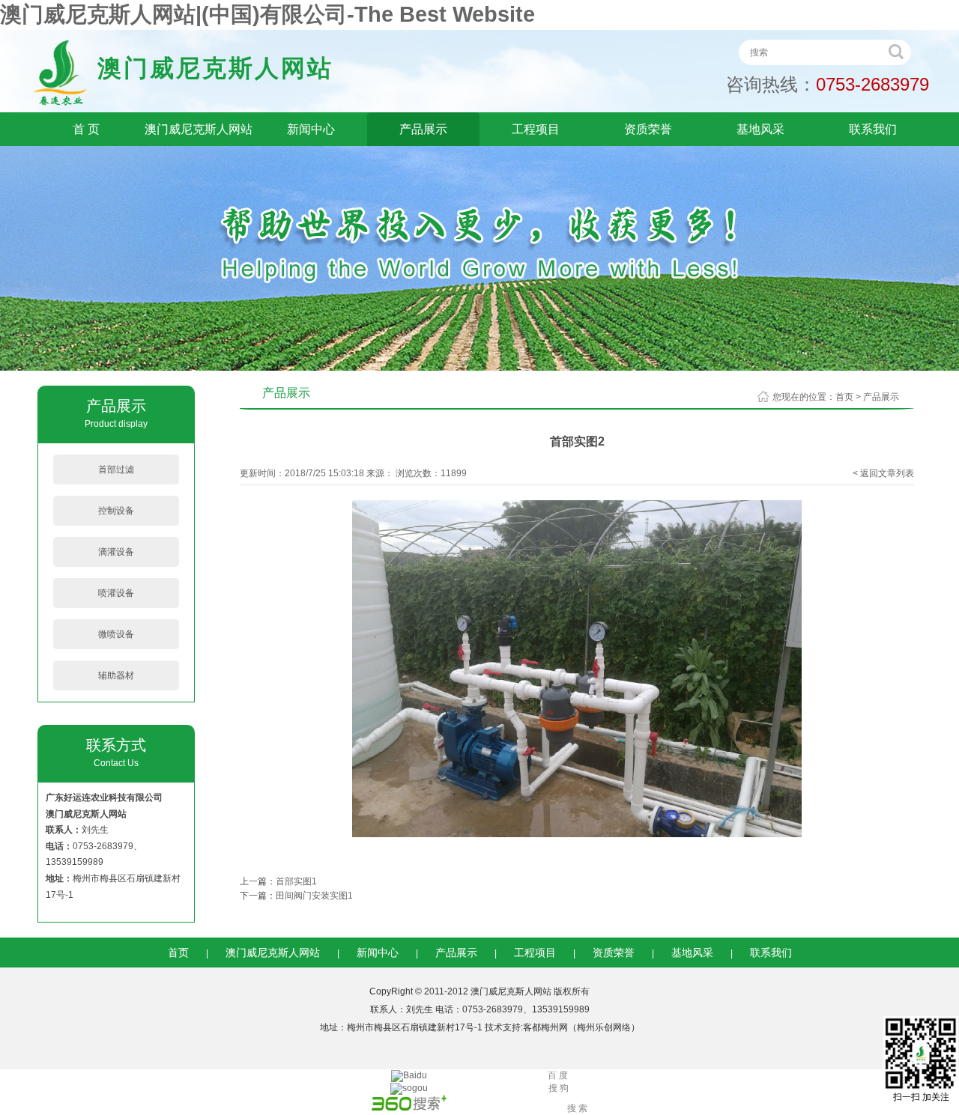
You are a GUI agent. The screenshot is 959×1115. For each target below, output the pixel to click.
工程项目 (536, 129)
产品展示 (423, 129)
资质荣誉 (648, 129)
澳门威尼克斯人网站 (198, 129)
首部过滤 (116, 469)
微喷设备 (116, 634)
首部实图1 (296, 881)
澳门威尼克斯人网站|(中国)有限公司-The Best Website (267, 14)
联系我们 (873, 129)
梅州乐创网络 (604, 1027)
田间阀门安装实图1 (314, 895)
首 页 (86, 129)
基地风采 (760, 129)
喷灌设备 (116, 593)
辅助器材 (116, 675)
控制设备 (116, 510)
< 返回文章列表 (883, 473)
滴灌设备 (116, 552)
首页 (844, 397)
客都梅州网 (545, 1027)
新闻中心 (311, 129)
